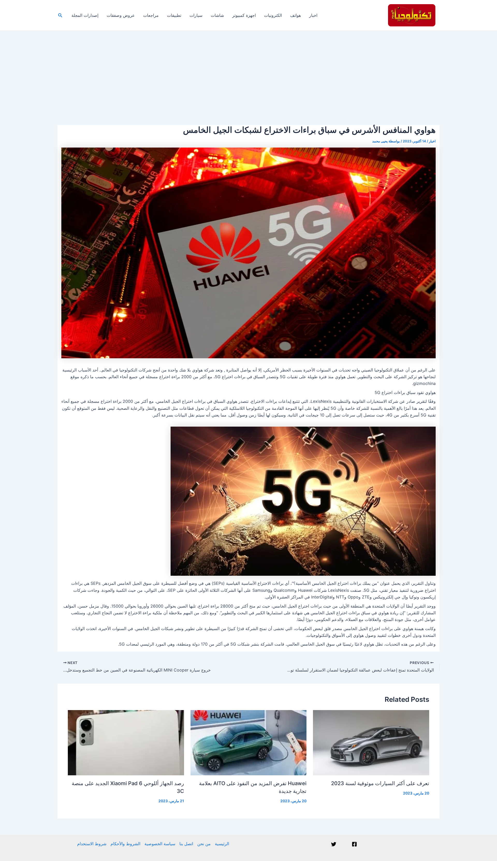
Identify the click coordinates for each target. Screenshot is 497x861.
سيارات (195, 15)
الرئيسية (222, 843)
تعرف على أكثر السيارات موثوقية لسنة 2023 (380, 783)
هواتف (295, 15)
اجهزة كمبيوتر (244, 15)
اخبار (313, 15)
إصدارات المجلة (84, 15)
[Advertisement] (248, 69)
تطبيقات (174, 15)
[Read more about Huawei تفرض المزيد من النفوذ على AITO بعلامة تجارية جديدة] (249, 742)
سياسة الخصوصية (159, 843)
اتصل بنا (186, 843)
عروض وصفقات (121, 15)
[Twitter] (334, 844)
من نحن (204, 843)
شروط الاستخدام (91, 843)
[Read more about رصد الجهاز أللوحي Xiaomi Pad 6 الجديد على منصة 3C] (126, 742)
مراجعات (151, 15)
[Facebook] (354, 844)
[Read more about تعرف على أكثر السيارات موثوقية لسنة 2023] (371, 742)
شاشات (217, 15)
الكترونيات (273, 15)
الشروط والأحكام (125, 843)
